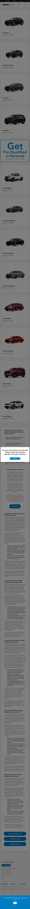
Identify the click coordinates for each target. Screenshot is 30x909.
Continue (15, 458)
